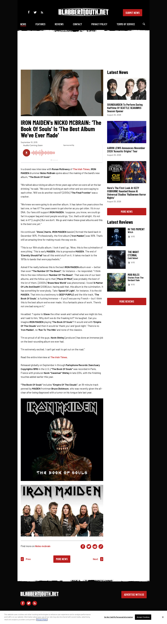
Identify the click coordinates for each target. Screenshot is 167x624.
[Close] (163, 617)
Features (40, 24)
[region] (83, 617)
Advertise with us (134, 594)
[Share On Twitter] (89, 546)
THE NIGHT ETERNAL (133, 253)
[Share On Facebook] (82, 546)
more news (127, 211)
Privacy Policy (99, 24)
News (23, 24)
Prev (28, 559)
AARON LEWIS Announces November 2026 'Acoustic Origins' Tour (126, 149)
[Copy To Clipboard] (101, 546)
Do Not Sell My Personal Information (118, 617)
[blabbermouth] (83, 15)
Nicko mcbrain (42, 546)
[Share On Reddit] (95, 546)
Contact (77, 24)
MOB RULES (133, 274)
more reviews (126, 301)
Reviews (59, 24)
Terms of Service (126, 24)
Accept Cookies (143, 617)
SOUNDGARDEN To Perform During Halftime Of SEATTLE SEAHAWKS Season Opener (125, 108)
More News (62, 559)
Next (95, 559)
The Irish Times (81, 169)
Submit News (133, 12)
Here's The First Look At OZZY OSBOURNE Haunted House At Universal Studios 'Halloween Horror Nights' (126, 192)
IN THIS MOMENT (136, 229)
